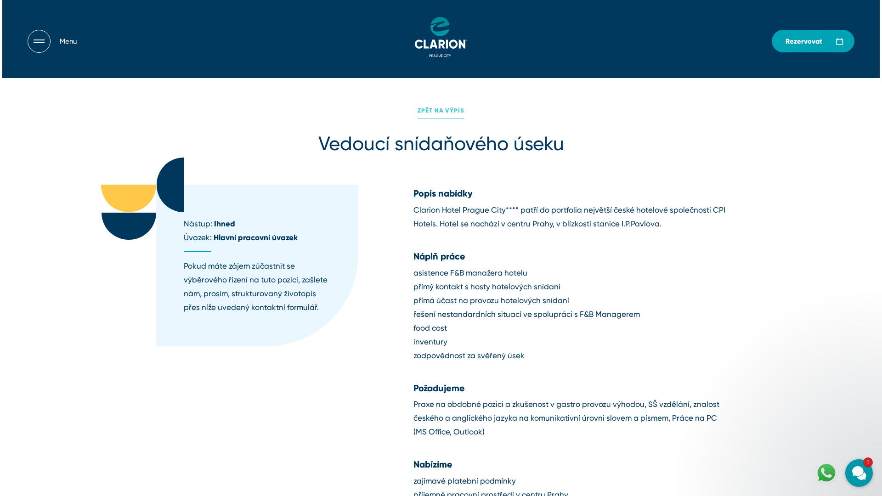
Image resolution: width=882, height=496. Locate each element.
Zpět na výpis (441, 110)
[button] (804, 368)
